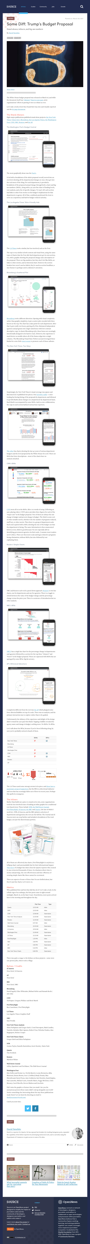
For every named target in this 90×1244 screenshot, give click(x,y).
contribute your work (14, 1224)
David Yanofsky (14, 33)
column (10, 38)
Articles (23, 7)
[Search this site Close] (81, 6)
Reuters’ (46, 591)
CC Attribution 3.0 (20, 1237)
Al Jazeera (22, 809)
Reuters (21, 122)
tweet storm (26, 341)
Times (13, 248)
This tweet (10, 867)
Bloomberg (24, 120)
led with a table (42, 394)
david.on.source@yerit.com (16, 1097)
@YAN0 (71, 1145)
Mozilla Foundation (65, 1232)
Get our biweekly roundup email (40, 1213)
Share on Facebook (35, 1108)
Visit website (80, 1145)
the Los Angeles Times (37, 120)
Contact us (26, 1224)
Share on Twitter (28, 1108)
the (30, 122)
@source (37, 1210)
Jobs (53, 7)
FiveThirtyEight (12, 809)
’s (9, 651)
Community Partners (67, 1236)
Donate (63, 7)
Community (43, 7)
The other (10, 451)
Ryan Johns (10, 89)
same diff (18, 38)
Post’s (34, 173)
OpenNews (62, 1208)
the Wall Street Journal (41, 807)
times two (15, 120)
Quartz (37, 809)
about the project (21, 1222)
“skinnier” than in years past (33, 100)
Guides (33, 7)
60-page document (18, 109)
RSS (36, 1207)
